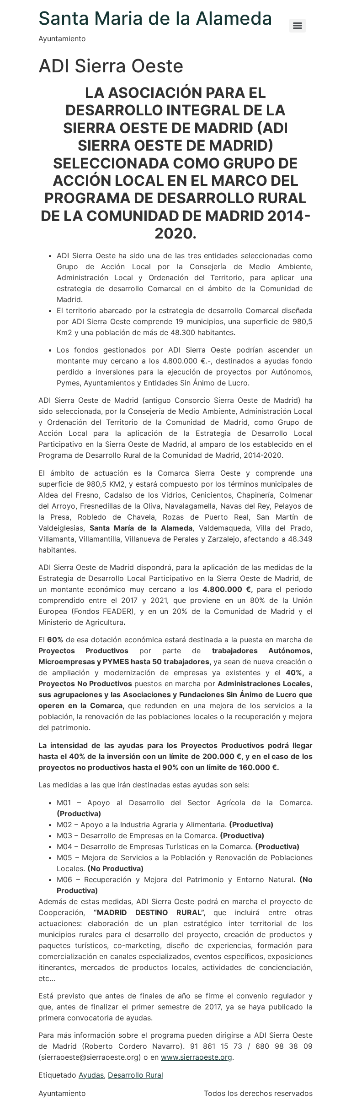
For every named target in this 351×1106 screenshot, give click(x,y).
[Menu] (297, 26)
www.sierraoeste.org (196, 1057)
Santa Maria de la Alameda (155, 18)
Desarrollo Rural (135, 1074)
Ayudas (91, 1074)
